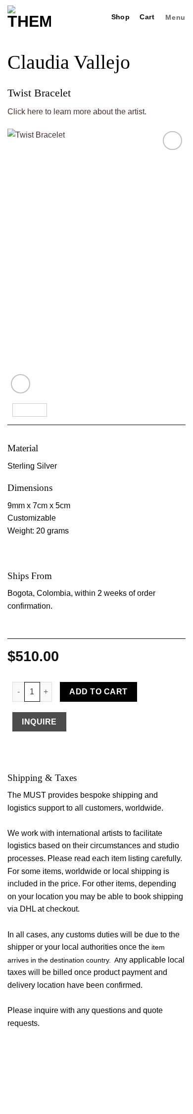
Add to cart (98, 691)
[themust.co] (29, 17)
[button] (174, 17)
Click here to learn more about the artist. (76, 111)
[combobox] (96, 529)
